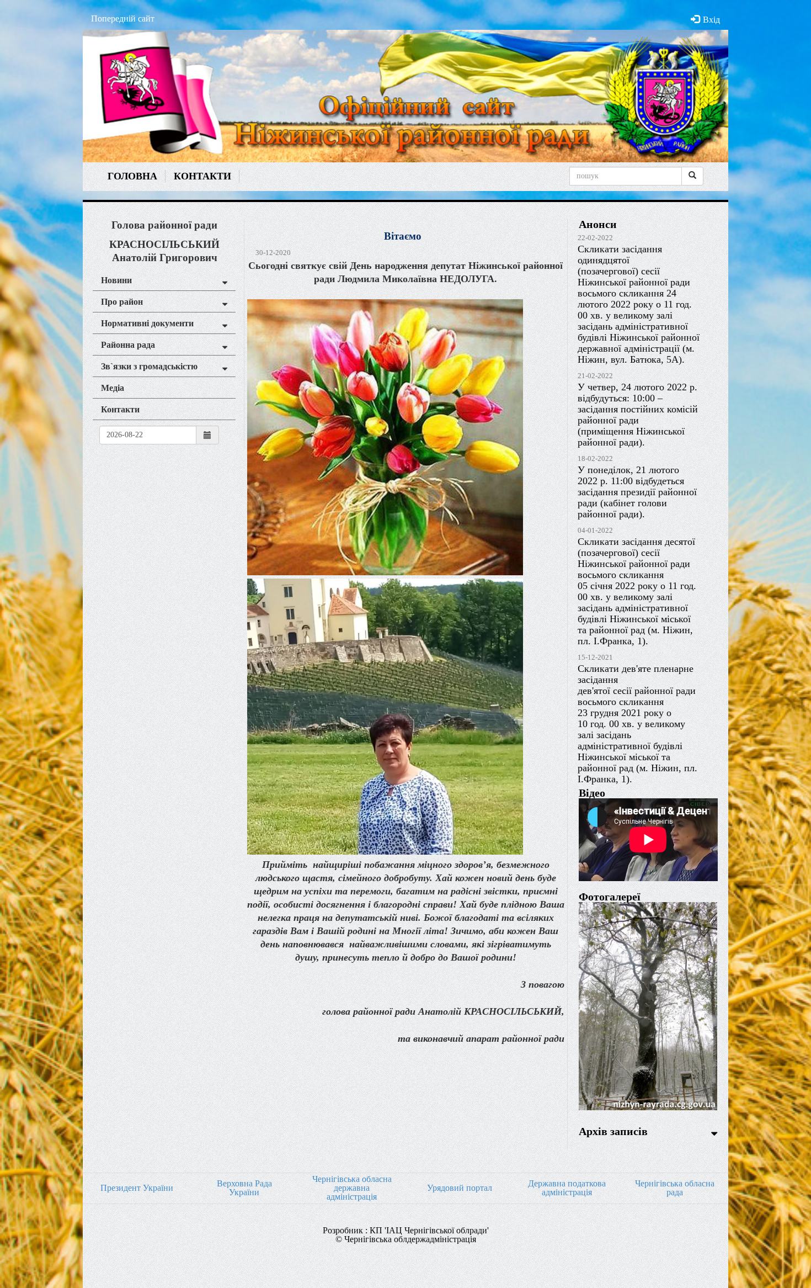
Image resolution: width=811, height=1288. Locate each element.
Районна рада (128, 344)
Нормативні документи (147, 323)
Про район (122, 301)
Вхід (711, 19)
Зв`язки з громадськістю (149, 366)
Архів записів (613, 1131)
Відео (592, 793)
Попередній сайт (122, 18)
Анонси (598, 224)
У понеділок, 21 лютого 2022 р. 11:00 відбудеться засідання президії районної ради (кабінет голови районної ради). (637, 492)
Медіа (112, 388)
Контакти (202, 176)
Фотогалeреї (610, 897)
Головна (132, 176)
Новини (116, 280)
